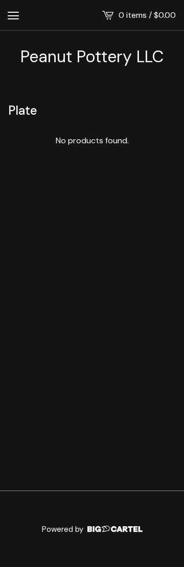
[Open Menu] (13, 15)
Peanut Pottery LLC (92, 56)
